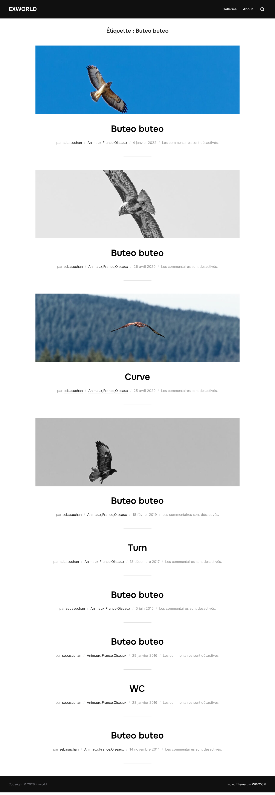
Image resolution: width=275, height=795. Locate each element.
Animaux (94, 142)
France (107, 142)
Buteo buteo (137, 129)
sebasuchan (72, 142)
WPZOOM (259, 784)
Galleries (230, 9)
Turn (137, 548)
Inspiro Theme (236, 784)
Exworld (23, 9)
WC (137, 688)
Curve (137, 377)
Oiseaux (120, 142)
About (248, 9)
